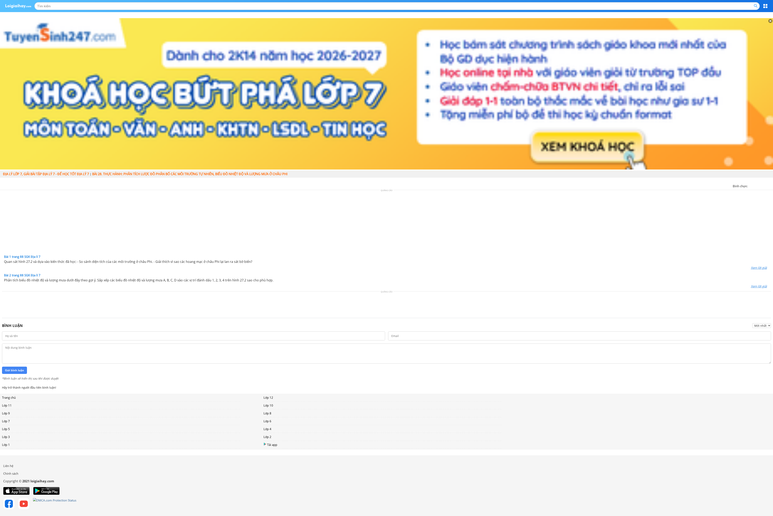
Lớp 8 (267, 413)
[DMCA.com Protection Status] (54, 503)
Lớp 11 (7, 405)
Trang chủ (9, 397)
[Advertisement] (386, 223)
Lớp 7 (6, 421)
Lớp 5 (6, 429)
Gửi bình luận (14, 370)
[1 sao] (750, 185)
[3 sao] (760, 185)
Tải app (272, 445)
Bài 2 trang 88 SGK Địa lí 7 (22, 275)
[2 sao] (755, 185)
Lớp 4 (267, 429)
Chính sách (10, 473)
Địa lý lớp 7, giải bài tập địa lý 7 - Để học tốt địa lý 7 (46, 174)
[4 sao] (765, 185)
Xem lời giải (759, 268)
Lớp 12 (268, 397)
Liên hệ (8, 466)
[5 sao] (770, 185)
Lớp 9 (6, 413)
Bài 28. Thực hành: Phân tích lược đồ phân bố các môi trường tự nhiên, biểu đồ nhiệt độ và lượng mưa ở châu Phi (189, 174)
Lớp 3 (6, 437)
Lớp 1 (6, 445)
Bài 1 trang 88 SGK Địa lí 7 (22, 257)
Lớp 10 (268, 405)
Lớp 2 (267, 437)
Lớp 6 (267, 421)
